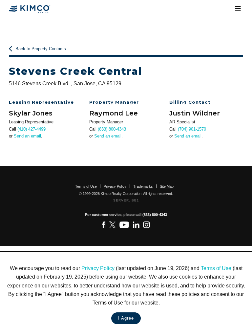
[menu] (237, 9)
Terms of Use (216, 268)
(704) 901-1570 (192, 129)
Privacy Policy (98, 268)
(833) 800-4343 (112, 129)
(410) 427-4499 (31, 129)
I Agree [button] (126, 318)
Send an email (27, 136)
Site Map (167, 186)
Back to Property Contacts (40, 48)
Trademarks (143, 186)
